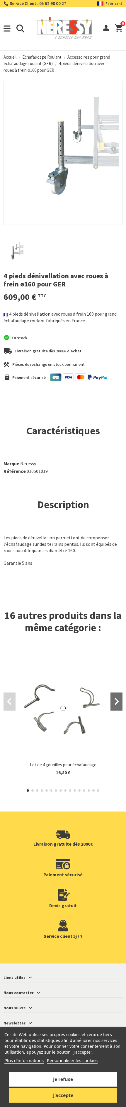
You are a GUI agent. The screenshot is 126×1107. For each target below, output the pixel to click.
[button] (28, 790)
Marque (11, 463)
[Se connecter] (106, 29)
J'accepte (63, 1095)
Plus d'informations (24, 1060)
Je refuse (63, 1079)
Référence (15, 471)
